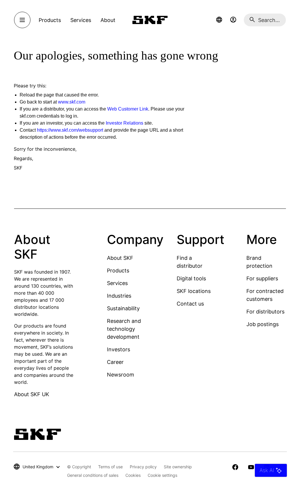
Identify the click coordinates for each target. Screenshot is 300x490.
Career (115, 362)
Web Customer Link (127, 108)
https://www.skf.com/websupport (70, 130)
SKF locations (194, 291)
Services (117, 283)
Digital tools (191, 278)
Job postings (262, 324)
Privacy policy (143, 466)
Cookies (133, 475)
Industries (119, 296)
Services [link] (80, 20)
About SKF (120, 258)
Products (118, 270)
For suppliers (262, 278)
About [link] (107, 20)
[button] (219, 20)
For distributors (265, 311)
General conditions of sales (92, 475)
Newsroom (120, 375)
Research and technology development (124, 329)
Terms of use (110, 466)
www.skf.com (71, 101)
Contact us (190, 304)
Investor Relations (124, 123)
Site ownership (178, 466)
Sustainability (123, 308)
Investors (118, 349)
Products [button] (50, 20)
